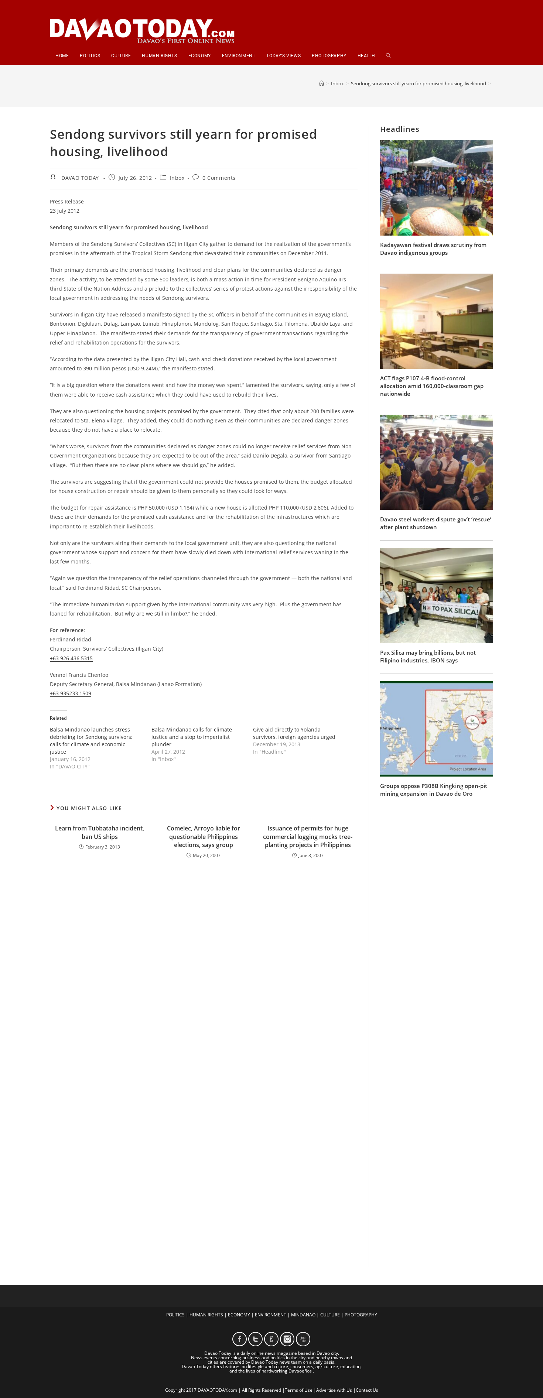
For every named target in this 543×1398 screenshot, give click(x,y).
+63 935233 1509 (70, 693)
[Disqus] (204, 961)
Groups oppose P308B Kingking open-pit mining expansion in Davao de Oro (433, 789)
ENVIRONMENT (270, 1315)
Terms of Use (299, 1390)
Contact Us (367, 1390)
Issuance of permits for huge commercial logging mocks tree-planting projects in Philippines (307, 836)
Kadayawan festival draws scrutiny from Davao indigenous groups (433, 248)
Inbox (177, 177)
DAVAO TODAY (80, 177)
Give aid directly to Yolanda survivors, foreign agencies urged (294, 733)
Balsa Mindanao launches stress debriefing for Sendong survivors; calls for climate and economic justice (91, 740)
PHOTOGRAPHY (361, 1315)
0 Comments (219, 177)
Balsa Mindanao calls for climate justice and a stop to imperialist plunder (191, 737)
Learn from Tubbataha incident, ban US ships (99, 832)
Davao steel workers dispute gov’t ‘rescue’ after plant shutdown (435, 523)
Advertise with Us (334, 1390)
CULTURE (330, 1315)
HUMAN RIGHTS (206, 1315)
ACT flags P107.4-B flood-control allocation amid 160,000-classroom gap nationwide (432, 385)
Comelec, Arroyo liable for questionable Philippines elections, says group (203, 836)
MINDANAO (303, 1315)
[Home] (321, 83)
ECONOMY (239, 1315)
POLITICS (175, 1315)
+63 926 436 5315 (71, 658)
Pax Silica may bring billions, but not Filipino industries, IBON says (428, 656)
